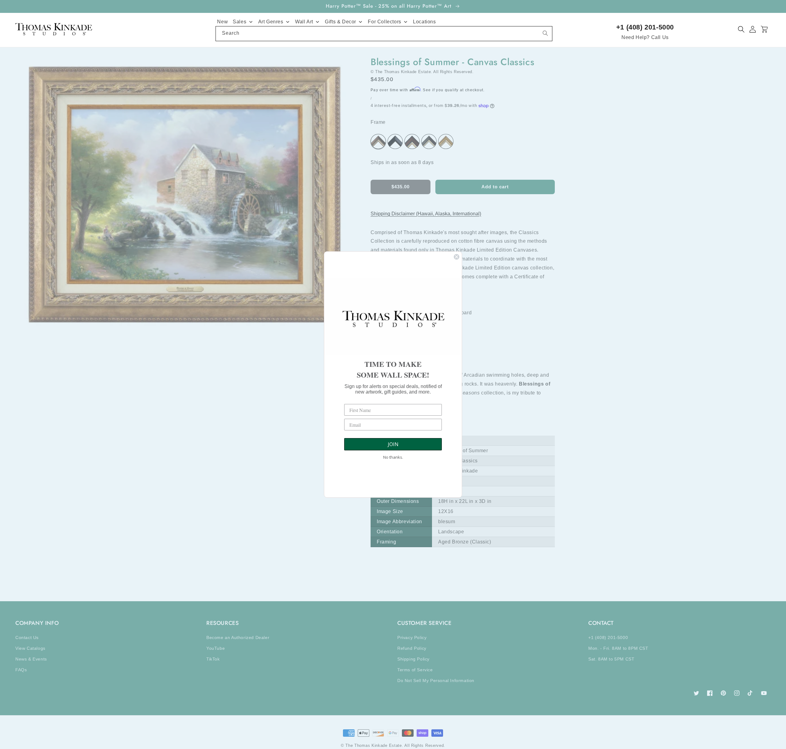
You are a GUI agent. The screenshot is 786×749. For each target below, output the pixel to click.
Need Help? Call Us (645, 37)
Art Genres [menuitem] (270, 21)
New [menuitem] (222, 21)
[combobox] (384, 34)
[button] (741, 29)
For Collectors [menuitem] (384, 21)
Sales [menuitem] (239, 21)
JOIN (393, 444)
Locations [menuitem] (424, 21)
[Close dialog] (456, 257)
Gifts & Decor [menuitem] (340, 21)
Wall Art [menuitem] (304, 21)
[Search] (545, 33)
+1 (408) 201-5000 (645, 27)
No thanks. (393, 457)
